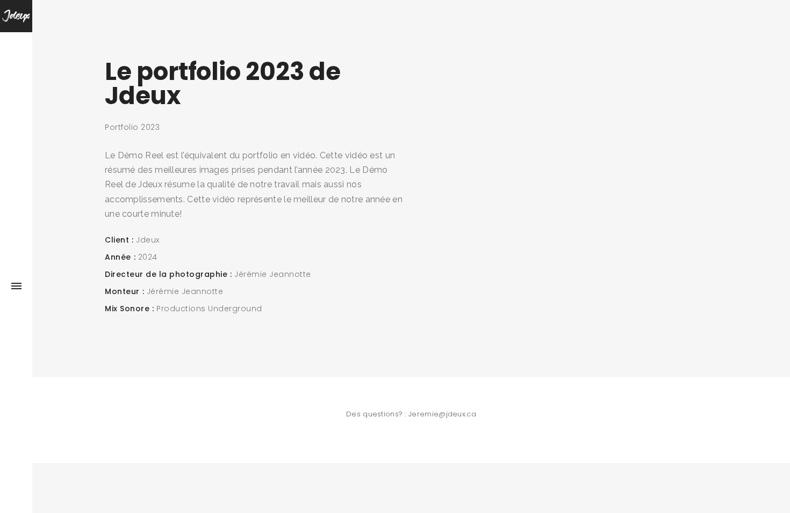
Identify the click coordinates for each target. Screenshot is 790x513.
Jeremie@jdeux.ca (442, 414)
